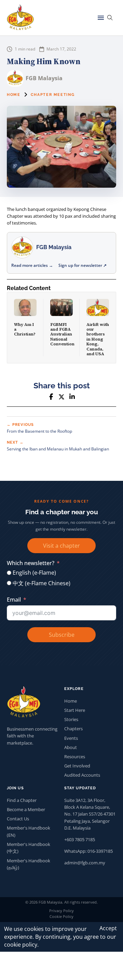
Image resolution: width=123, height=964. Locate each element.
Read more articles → (32, 265)
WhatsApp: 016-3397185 (88, 851)
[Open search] (110, 18)
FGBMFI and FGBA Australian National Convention (62, 334)
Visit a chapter (61, 545)
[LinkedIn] (72, 397)
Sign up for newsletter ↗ (82, 265)
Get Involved (77, 766)
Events (71, 738)
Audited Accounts (82, 775)
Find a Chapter (22, 800)
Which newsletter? (30, 563)
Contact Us (18, 819)
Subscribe (61, 634)
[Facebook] (51, 397)
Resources (74, 756)
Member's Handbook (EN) (28, 831)
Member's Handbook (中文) (28, 847)
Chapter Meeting (53, 94)
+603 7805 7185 (79, 839)
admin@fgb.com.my (84, 863)
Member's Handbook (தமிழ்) (28, 864)
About (70, 747)
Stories (71, 719)
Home (13, 94)
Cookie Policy (61, 916)
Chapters (73, 728)
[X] (61, 397)
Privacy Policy (61, 910)
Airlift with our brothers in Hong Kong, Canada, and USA (97, 339)
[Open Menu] (101, 18)
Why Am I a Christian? (25, 329)
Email (14, 599)
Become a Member (26, 809)
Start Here (74, 710)
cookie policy (20, 944)
